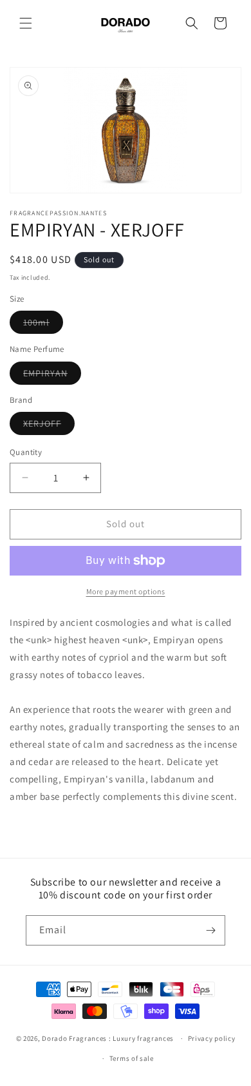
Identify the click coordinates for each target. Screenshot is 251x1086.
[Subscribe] (210, 930)
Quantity (26, 452)
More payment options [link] (125, 591)
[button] (26, 23)
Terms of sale (131, 1058)
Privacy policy (212, 1038)
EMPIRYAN (52, 376)
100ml (43, 325)
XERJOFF (49, 426)
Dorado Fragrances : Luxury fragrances (109, 1038)
